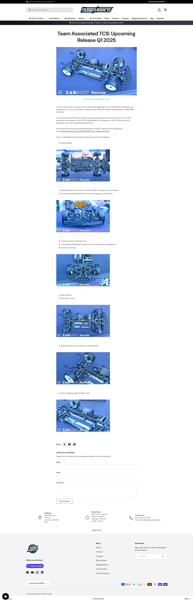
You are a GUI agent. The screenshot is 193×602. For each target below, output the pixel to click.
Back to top (96, 530)
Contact (115, 18)
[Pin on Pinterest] (74, 444)
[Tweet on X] (64, 444)
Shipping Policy (102, 565)
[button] (165, 9)
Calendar (160, 18)
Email (58, 472)
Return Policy (101, 560)
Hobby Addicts (35, 594)
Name (58, 462)
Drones (81, 18)
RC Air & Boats (96, 18)
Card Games (54, 18)
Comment (59, 483)
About (107, 18)
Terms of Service (102, 573)
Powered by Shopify (46, 594)
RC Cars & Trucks (36, 18)
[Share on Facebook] (69, 444)
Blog (152, 18)
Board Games (70, 18)
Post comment (64, 501)
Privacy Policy (101, 569)
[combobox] (49, 9)
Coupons (125, 18)
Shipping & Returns (139, 18)
